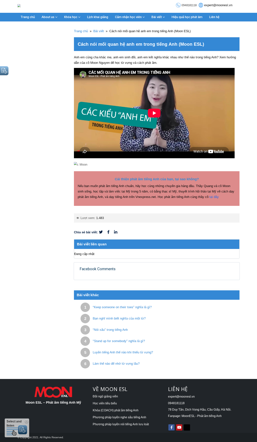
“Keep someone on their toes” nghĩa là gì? (122, 307)
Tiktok (187, 427)
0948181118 (189, 5)
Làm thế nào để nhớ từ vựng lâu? (116, 363)
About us (48, 17)
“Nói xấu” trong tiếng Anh (110, 330)
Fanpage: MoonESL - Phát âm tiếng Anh (195, 416)
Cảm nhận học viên (128, 17)
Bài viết (156, 17)
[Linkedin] (117, 232)
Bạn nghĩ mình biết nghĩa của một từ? (119, 318)
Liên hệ (214, 17)
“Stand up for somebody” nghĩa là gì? (119, 341)
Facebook (171, 427)
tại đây (214, 197)
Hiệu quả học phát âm (187, 17)
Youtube (179, 427)
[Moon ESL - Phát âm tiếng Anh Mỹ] (26, 6)
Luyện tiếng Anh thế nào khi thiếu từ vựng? (123, 352)
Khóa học (70, 17)
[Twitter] (103, 232)
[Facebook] (110, 232)
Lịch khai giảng (97, 17)
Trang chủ (28, 17)
